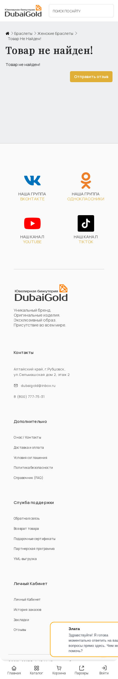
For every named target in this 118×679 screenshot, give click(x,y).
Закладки (21, 619)
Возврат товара (26, 528)
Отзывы (20, 629)
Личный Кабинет (27, 599)
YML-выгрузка (25, 558)
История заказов (27, 609)
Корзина (59, 673)
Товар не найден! (24, 38)
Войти (104, 673)
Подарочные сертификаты (34, 538)
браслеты (23, 33)
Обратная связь (27, 518)
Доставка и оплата (29, 447)
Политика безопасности (33, 467)
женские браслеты (55, 33)
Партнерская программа (34, 548)
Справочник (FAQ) (28, 477)
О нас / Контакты (27, 437)
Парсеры (81, 673)
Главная (14, 673)
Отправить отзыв (91, 76)
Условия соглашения (30, 457)
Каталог (36, 673)
